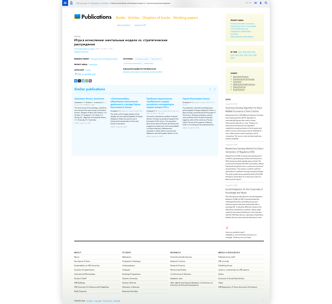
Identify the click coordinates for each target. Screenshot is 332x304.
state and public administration (242, 36)
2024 (253, 52)
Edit (263, 300)
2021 (241, 55)
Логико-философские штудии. (84, 49)
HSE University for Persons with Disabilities (91, 287)
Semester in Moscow (130, 287)
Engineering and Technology (243, 79)
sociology (234, 34)
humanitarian (251, 26)
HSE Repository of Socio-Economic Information (237, 287)
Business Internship (130, 291)
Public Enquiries (80, 291)
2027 (240, 52)
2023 (232, 55)
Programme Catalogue (131, 261)
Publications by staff (226, 257)
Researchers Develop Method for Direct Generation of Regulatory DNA (244, 150)
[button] (138, 93)
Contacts (89, 301)
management (236, 31)
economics (250, 23)
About (77, 252)
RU (247, 3)
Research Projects (177, 265)
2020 (246, 55)
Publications (96, 17)
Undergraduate (128, 265)
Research (175, 252)
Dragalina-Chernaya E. (81, 52)
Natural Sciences (239, 87)
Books (120, 17)
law (247, 28)
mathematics (246, 31)
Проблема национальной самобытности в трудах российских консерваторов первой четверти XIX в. (160, 103)
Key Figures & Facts (82, 261)
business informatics (238, 23)
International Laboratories (181, 257)
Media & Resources (229, 252)
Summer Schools (129, 282)
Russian (88, 70)
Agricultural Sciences (240, 76)
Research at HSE (140, 25)
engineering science (238, 26)
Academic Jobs (176, 278)
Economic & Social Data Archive (231, 278)
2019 (250, 55)
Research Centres (177, 261)
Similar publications (89, 89)
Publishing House (225, 265)
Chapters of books (156, 17)
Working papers (185, 17)
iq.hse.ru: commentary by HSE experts (233, 270)
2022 (237, 55)
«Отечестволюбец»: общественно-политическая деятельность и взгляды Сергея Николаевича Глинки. (125, 103)
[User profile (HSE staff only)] (261, 3)
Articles (134, 17)
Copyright (98, 301)
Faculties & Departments (84, 270)
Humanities (237, 81)
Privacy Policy (107, 301)
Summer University (130, 278)
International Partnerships (84, 274)
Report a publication (123, 25)
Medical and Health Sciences (244, 84)
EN (250, 3)
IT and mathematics (238, 28)
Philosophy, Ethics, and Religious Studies (104, 59)
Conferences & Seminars (180, 274)
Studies (126, 252)
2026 (244, 52)
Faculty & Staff (80, 278)
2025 (249, 52)
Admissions (126, 257)
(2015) (142, 72)
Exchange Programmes (131, 274)
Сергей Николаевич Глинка (196, 98)
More (233, 58)
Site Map (117, 301)
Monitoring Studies (178, 270)
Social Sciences (239, 89)
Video (220, 282)
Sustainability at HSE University (86, 265)
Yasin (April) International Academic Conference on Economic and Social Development (191, 283)
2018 (255, 55)
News (228, 99)
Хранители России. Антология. (89, 98)
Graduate (126, 270)
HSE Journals (223, 261)
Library (221, 274)
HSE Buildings (79, 282)
